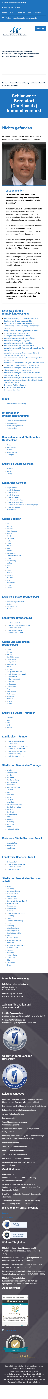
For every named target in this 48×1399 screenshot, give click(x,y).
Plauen (9, 570)
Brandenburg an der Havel (16, 601)
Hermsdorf (10, 795)
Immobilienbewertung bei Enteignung (17, 341)
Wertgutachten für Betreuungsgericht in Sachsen (21, 331)
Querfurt (10, 935)
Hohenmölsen (11, 906)
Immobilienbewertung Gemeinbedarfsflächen (19, 338)
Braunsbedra (11, 896)
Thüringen (10, 455)
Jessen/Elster (11, 908)
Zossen (9, 704)
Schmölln (10, 819)
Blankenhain (11, 785)
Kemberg (10, 911)
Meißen (9, 563)
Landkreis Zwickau (13, 507)
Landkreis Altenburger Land (16, 741)
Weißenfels (10, 953)
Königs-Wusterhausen (14, 672)
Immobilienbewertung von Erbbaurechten (18, 343)
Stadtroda (10, 824)
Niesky (9, 565)
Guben (9, 667)
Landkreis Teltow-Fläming (15, 633)
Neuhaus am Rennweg (14, 804)
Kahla (9, 797)
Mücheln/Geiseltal (13, 928)
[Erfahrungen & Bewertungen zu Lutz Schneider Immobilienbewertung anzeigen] (15, 1310)
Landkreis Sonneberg (14, 754)
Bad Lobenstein (12, 782)
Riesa (8, 580)
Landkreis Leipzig (13, 495)
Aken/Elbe (10, 886)
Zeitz (8, 960)
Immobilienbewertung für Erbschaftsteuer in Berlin (21, 368)
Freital (9, 543)
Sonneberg (10, 822)
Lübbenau (10, 681)
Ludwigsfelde (11, 686)
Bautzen (10, 526)
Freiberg (9, 541)
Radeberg (10, 575)
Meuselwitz (11, 802)
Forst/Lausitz (11, 662)
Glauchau (10, 546)
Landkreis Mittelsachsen (15, 500)
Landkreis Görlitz (12, 492)
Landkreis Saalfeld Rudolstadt (17, 751)
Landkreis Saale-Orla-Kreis (16, 749)
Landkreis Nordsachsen (15, 502)
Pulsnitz (9, 573)
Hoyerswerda (11, 553)
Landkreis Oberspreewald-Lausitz (18, 625)
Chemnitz (10, 469)
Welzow (9, 701)
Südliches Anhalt (12, 948)
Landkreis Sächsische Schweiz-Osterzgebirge (22, 505)
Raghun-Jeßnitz (12, 938)
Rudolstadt (10, 812)
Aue (8, 524)
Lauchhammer (12, 677)
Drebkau (10, 654)
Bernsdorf (10, 528)
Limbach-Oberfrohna (14, 556)
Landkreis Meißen (13, 497)
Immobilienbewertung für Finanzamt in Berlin (19, 345)
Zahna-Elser (11, 957)
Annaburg (10, 889)
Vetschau (10, 699)
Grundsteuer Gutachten (12, 390)
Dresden (9, 471)
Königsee (10, 800)
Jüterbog (10, 669)
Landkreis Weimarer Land (15, 756)
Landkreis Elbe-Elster (14, 623)
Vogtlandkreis (11, 510)
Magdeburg (11, 848)
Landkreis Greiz (12, 744)
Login (39, 1376)
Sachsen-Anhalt (12, 452)
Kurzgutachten (12, 423)
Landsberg (10, 916)
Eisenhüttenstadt (13, 657)
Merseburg (10, 926)
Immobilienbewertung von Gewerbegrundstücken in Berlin (24, 363)
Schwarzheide (11, 691)
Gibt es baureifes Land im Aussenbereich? (18, 370)
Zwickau (10, 587)
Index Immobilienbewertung (16, 404)
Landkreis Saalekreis (14, 867)
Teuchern (10, 950)
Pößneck (10, 809)
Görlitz (9, 548)
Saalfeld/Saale (12, 814)
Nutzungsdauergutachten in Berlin (16, 333)
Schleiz (9, 817)
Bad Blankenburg (13, 780)
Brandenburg (11, 447)
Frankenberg (11, 538)
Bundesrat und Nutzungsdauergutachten (18, 321)
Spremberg (10, 696)
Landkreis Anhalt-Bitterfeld (16, 864)
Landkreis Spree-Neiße (14, 630)
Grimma (9, 551)
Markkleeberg (11, 561)
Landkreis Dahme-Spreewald (16, 674)
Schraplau (10, 943)
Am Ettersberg (12, 773)
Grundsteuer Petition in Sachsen (15, 385)
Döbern (9, 652)
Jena (8, 722)
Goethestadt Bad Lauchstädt (17, 901)
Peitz (8, 689)
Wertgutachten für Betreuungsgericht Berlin (19, 323)
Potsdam (10, 609)
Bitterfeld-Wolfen (12, 894)
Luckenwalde (11, 684)
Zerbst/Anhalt (11, 962)
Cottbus (9, 604)
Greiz (8, 792)
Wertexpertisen (12, 428)
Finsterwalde (11, 659)
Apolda (9, 775)
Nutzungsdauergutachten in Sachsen (17, 336)
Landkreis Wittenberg (14, 869)
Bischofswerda (12, 531)
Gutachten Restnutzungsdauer (14, 387)
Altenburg (10, 770)
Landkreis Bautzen (13, 490)
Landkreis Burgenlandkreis (16, 913)
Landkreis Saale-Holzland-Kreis (17, 746)
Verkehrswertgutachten (15, 426)
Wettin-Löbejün (12, 955)
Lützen (9, 923)
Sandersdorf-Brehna (14, 940)
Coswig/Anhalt (12, 898)
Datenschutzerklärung (11, 1217)
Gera (8, 720)
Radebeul (10, 578)
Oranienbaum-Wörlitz (14, 933)
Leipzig (9, 474)
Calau (9, 649)
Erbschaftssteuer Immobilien (17, 421)
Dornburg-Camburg (13, 787)
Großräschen (11, 664)
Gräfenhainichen (12, 903)
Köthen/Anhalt (12, 862)
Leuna (9, 918)
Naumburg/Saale (13, 930)
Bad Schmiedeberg (13, 891)
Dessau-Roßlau (12, 843)
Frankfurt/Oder (12, 606)
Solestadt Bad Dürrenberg (16, 945)
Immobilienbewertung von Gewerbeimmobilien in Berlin (23, 377)
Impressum (6, 1213)
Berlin (9, 445)
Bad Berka (10, 777)
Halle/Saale (11, 845)
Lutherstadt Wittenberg (15, 921)
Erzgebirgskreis (12, 487)
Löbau (9, 558)
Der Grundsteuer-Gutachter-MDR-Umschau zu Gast (21, 365)
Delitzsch (10, 533)
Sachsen (10, 450)
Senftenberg (11, 694)
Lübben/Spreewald (13, 679)
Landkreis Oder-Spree (14, 628)
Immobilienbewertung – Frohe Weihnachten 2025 (21, 318)
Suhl (8, 725)
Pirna (8, 568)
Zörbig (9, 965)
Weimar (9, 727)
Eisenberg (10, 790)
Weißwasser (11, 583)
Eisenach (10, 718)
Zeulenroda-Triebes (13, 829)
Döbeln (9, 536)
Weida (9, 827)
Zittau (9, 585)
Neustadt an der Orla (14, 807)
